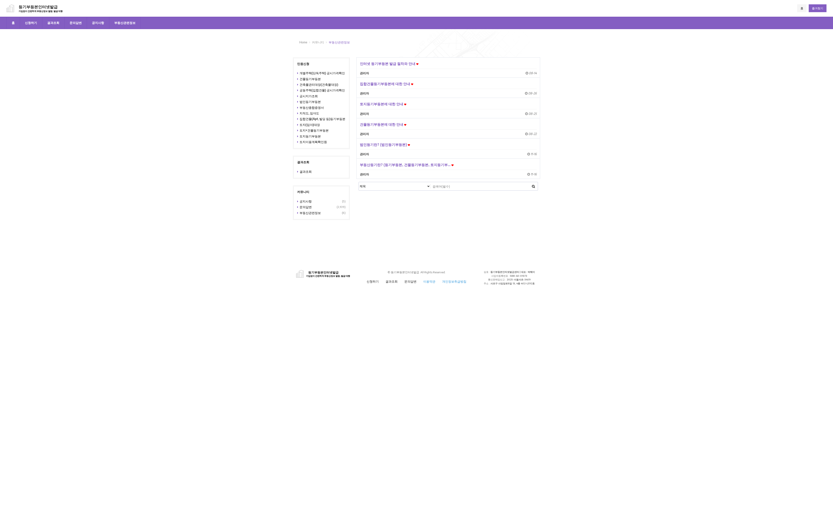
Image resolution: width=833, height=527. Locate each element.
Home (303, 42)
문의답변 (76, 23)
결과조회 (53, 23)
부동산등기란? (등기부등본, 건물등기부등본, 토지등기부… (405, 164)
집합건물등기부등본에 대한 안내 (385, 83)
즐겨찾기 (817, 8)
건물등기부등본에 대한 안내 (382, 124)
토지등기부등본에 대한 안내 (382, 104)
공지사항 (98, 23)
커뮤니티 (318, 42)
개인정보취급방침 (454, 281)
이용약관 (429, 281)
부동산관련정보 (125, 23)
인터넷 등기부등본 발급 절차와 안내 (388, 63)
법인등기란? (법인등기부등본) (384, 144)
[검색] (533, 186)
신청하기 (31, 23)
